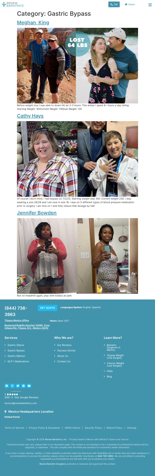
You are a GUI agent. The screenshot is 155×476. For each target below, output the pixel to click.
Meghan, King (33, 22)
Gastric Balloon (16, 355)
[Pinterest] (23, 386)
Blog (109, 376)
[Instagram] (12, 386)
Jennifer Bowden (37, 213)
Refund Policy (114, 428)
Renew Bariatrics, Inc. (56, 439)
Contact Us (63, 361)
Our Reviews (64, 345)
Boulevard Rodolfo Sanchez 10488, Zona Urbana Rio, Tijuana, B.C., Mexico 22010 (27, 326)
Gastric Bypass (16, 350)
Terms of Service (14, 428)
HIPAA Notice (72, 428)
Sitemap (131, 428)
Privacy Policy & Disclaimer (44, 428)
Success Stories (66, 350)
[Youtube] (29, 386)
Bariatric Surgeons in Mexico (113, 347)
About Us (62, 355)
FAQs (110, 371)
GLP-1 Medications (18, 361)
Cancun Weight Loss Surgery (115, 364)
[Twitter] (18, 386)
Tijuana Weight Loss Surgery (115, 356)
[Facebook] (7, 386)
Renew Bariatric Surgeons (53, 464)
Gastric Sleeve (16, 345)
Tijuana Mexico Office (17, 320)
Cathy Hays (30, 116)
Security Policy (93, 428)
